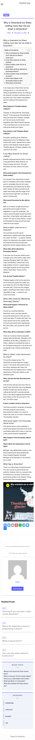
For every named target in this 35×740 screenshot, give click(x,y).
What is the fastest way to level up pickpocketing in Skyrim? (15, 627)
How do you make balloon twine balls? (16, 678)
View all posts (17, 589)
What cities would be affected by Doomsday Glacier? (16, 70)
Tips (6, 723)
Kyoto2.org (24, 2)
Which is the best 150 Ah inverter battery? (17, 676)
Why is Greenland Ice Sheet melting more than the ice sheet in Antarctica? (17, 55)
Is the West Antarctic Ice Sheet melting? (16, 61)
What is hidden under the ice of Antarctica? (16, 65)
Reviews (8, 716)
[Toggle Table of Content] (28, 50)
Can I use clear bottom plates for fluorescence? (15, 654)
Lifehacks (9, 709)
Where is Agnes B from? (12, 640)
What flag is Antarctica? (13, 83)
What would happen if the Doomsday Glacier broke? (14, 79)
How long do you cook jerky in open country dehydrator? (16, 612)
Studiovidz (21, 736)
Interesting (9, 703)
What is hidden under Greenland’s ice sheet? (17, 75)
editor (9, 33)
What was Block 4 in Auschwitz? (14, 681)
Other (6, 15)
